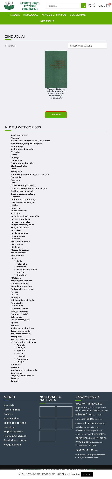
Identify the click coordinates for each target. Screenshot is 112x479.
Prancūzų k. (22, 359)
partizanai (80, 434)
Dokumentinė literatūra (22, 163)
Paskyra (8, 414)
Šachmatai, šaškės (20, 314)
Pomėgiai (15, 297)
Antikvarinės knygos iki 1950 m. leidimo (30, 141)
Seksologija (16, 317)
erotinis (94, 415)
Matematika (17, 244)
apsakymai (82, 403)
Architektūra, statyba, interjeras (26, 144)
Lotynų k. (21, 356)
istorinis (88, 418)
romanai (92, 445)
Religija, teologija (19, 311)
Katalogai (15, 213)
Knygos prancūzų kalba (22, 225)
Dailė (19, 261)
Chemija (15, 158)
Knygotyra (16, 230)
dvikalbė (97, 410)
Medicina (15, 247)
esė (99, 414)
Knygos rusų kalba (20, 227)
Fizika (14, 183)
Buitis (14, 155)
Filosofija (15, 180)
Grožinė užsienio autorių (23, 194)
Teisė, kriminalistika (20, 331)
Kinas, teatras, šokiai (27, 269)
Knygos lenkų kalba (20, 222)
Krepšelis (9, 405)
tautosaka (80, 454)
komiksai (98, 419)
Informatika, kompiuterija (23, 199)
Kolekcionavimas (19, 233)
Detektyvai (16, 160)
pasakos (100, 433)
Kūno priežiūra (18, 236)
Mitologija (16, 278)
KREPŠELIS (47, 21)
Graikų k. (21, 348)
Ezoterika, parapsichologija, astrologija (30, 174)
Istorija (14, 205)
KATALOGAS (30, 14)
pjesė (90, 438)
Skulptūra (21, 275)
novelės (79, 430)
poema (89, 442)
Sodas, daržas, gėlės (20, 320)
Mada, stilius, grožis (20, 241)
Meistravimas (17, 255)
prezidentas (97, 442)
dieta (84, 411)
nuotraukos (88, 431)
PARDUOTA (56, 114)
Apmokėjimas (12, 409)
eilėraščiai (83, 414)
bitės (104, 408)
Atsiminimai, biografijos (22, 149)
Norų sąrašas (11, 418)
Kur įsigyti (9, 427)
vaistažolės (99, 454)
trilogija (90, 454)
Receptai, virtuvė (19, 309)
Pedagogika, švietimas (22, 289)
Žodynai (15, 378)
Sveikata (15, 325)
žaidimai (94, 458)
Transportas (16, 337)
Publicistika (17, 303)
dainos (78, 410)
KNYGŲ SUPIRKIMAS (54, 14)
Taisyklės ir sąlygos (15, 422)
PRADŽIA (14, 14)
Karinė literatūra (19, 211)
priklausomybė (81, 445)
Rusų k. (20, 362)
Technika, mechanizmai (22, 328)
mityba (79, 427)
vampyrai (79, 457)
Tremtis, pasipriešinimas (23, 339)
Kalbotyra (15, 208)
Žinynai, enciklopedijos (22, 376)
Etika (13, 169)
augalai (89, 407)
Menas (14, 258)
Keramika (21, 267)
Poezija (14, 292)
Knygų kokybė (12, 444)
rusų (96, 451)
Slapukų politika (13, 431)
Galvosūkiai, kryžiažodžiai (23, 185)
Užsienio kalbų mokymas (23, 342)
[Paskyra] (95, 5)
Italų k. (20, 353)
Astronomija (17, 146)
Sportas (14, 323)
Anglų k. (21, 345)
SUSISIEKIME (78, 14)
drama (89, 410)
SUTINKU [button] (87, 474)
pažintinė (81, 437)
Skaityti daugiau (71, 474)
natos (97, 427)
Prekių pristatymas (15, 436)
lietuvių (101, 423)
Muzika (20, 272)
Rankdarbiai (17, 306)
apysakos (80, 407)
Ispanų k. (21, 350)
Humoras (15, 197)
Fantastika (16, 177)
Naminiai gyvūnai (20, 283)
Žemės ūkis (16, 373)
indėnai (79, 419)
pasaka (91, 433)
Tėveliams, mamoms (21, 334)
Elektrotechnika (19, 166)
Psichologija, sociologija (22, 300)
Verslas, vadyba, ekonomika (24, 370)
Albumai (15, 138)
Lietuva (90, 423)
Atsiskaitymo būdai (15, 440)
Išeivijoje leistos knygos (22, 202)
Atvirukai (15, 152)
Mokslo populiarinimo (21, 281)
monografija (88, 427)
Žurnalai (15, 381)
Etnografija (16, 171)
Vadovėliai (16, 364)
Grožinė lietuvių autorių (22, 191)
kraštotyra (80, 424)
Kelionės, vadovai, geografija (25, 216)
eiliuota (105, 411)
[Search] (83, 5)
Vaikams (15, 367)
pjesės (96, 438)
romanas (84, 449)
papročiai (97, 430)
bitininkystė (97, 408)
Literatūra (15, 239)
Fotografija (22, 264)
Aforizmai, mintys (19, 135)
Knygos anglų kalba (20, 219)
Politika (14, 295)
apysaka (96, 403)
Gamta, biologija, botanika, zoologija (29, 188)
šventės (88, 458)
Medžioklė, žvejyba (20, 250)
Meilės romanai (18, 253)
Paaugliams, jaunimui (22, 286)
